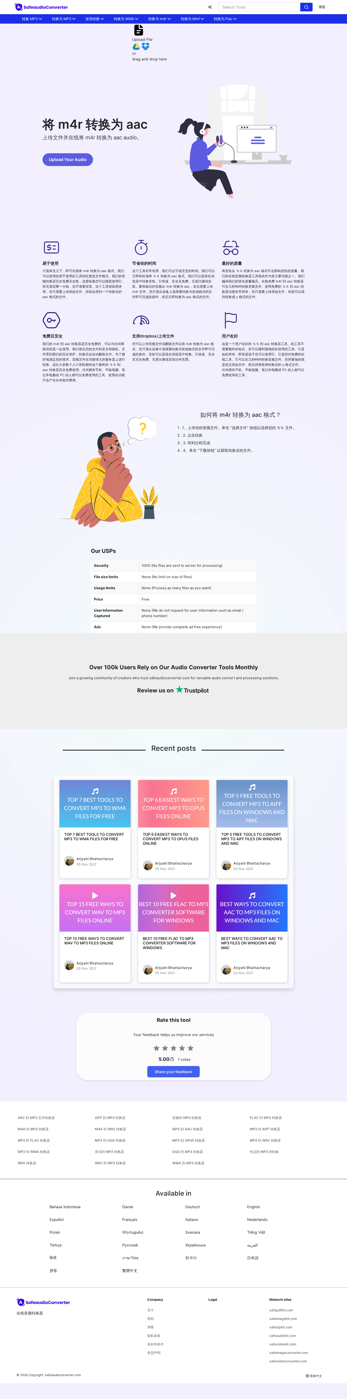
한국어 (191, 1257)
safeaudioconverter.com (63, 1375)
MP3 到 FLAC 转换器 (34, 1140)
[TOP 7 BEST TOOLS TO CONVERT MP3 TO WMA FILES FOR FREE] (95, 803)
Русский (130, 1245)
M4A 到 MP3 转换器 (33, 1129)
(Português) (133, 1232)
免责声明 (154, 1353)
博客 (322, 7)
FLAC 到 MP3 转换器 (266, 1118)
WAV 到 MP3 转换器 (110, 1163)
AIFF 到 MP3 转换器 (110, 1118)
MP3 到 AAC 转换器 (187, 1129)
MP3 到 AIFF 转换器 (265, 1129)
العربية (252, 1245)
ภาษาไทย (130, 1257)
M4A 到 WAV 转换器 (110, 1129)
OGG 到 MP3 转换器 (187, 1152)
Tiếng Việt (256, 1232)
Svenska (192, 1232)
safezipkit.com (280, 1327)
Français (129, 1219)
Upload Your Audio (68, 159)
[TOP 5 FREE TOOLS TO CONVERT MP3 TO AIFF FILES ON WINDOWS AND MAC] (252, 803)
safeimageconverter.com (288, 1353)
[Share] (210, 7)
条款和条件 (155, 1344)
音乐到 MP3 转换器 (109, 1152)
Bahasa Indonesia (65, 1206)
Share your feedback (173, 1071)
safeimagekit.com (283, 1319)
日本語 (252, 1257)
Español (57, 1219)
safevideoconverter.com (288, 1361)
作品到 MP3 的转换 (264, 1152)
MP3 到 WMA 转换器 (34, 1152)
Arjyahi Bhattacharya (94, 859)
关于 (150, 1310)
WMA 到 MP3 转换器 (188, 1163)
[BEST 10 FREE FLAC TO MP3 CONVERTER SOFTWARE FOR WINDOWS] (173, 908)
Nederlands (257, 1219)
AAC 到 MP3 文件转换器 (36, 1118)
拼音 (53, 1270)
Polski (55, 1232)
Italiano (191, 1219)
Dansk (127, 1206)
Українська (195, 1245)
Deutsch (192, 1206)
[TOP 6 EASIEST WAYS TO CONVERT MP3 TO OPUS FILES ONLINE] (173, 803)
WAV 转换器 (27, 1163)
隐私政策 (154, 1336)
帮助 (150, 1319)
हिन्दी (53, 1257)
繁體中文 (129, 1270)
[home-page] (41, 7)
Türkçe (56, 1245)
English (253, 1206)
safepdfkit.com (281, 1310)
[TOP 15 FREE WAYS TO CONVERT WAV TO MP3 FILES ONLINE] (95, 908)
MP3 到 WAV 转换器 (265, 1140)
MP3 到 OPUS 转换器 (188, 1140)
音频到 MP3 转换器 (186, 1118)
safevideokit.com (282, 1344)
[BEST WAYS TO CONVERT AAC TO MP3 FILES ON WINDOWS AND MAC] (252, 908)
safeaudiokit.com (282, 1336)
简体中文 (316, 1376)
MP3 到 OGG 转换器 (110, 1140)
